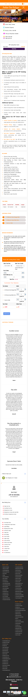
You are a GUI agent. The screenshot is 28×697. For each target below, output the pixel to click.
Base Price (12, 279)
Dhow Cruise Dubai (8, 542)
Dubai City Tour (7, 506)
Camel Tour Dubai (18, 581)
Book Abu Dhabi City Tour (19, 583)
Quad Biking (6, 526)
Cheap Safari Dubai (18, 623)
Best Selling (6, 534)
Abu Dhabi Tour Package (19, 605)
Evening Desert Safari (5, 594)
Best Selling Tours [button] (6, 502)
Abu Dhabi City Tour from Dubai (20, 608)
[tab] (14, 473)
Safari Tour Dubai (18, 573)
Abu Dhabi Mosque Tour (6, 657)
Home (6, 3)
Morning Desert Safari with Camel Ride (11, 512)
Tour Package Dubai (5, 581)
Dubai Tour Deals (5, 668)
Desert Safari (6, 536)
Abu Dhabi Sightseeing (6, 570)
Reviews (13, 3)
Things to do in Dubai (6, 568)
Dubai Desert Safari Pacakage (19, 594)
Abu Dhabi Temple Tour (19, 633)
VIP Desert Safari (7, 530)
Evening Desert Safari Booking (20, 596)
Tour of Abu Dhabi (5, 596)
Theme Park (6, 546)
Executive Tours (7, 544)
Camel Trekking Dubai (6, 647)
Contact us (18, 3)
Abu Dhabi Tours (7, 522)
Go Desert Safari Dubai (19, 588)
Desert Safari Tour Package (6, 665)
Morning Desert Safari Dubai (19, 568)
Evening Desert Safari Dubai (9, 524)
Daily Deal (6, 532)
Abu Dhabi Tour (18, 607)
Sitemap (4, 575)
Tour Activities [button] (5, 519)
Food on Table (9, 223)
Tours (9, 3)
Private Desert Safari (5, 650)
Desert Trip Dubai (5, 578)
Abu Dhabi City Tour (8, 508)
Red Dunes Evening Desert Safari (10, 514)
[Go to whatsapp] (24, 693)
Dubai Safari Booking (18, 576)
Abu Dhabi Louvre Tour (6, 655)
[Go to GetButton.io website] (24, 695)
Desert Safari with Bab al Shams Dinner (21, 610)
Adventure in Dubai (18, 620)
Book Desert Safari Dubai (19, 575)
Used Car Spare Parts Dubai (6, 583)
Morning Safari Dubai (18, 593)
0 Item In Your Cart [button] (6, 473)
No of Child (8, 274)
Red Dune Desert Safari (6, 652)
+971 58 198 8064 (14, 495)
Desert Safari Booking (6, 576)
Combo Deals (6, 548)
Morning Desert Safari (8, 510)
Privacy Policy (5, 573)
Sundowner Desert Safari (19, 631)
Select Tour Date (7, 263)
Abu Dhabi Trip (18, 625)
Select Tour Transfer (19, 263)
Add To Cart (6, 313)
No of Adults (6, 270)
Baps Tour (17, 618)
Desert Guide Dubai (5, 586)
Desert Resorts (7, 540)
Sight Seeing (6, 538)
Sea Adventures (7, 552)
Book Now (14, 18)
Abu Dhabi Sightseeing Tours (6, 658)
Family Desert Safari (18, 613)
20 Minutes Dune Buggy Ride (13, 217)
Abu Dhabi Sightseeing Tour (6, 670)
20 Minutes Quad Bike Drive (12, 220)
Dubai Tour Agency (18, 578)
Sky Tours (6, 550)
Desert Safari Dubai (18, 570)
